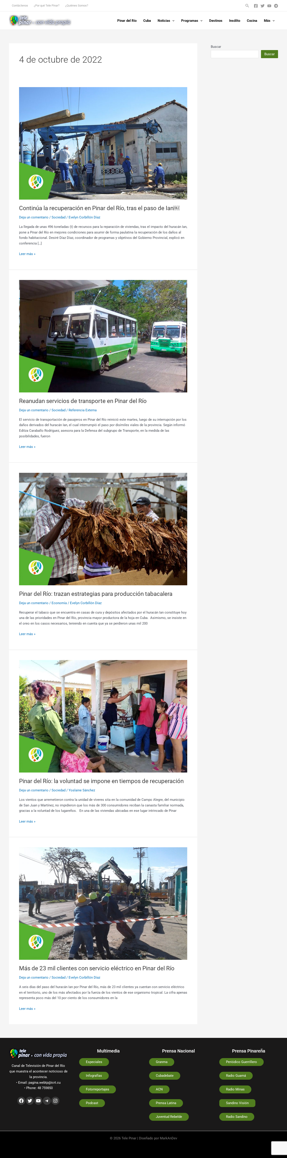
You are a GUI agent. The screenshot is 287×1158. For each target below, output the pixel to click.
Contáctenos (20, 5)
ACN (159, 1089)
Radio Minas (235, 1089)
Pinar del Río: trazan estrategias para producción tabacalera (95, 593)
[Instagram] (55, 1101)
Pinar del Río (127, 21)
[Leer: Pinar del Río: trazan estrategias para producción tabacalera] (103, 529)
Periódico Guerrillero (241, 1062)
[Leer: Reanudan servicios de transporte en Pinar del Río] (103, 336)
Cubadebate (165, 1076)
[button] (247, 6)
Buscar (216, 47)
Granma (161, 1062)
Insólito (234, 21)
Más (267, 21)
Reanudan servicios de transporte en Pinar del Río (83, 401)
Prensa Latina (166, 1103)
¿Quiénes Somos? (76, 5)
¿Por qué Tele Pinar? (46, 5)
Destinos (215, 21)
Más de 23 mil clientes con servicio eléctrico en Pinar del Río (96, 968)
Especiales (94, 1062)
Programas (189, 21)
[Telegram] (276, 6)
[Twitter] (263, 6)
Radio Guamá (236, 1076)
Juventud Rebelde (169, 1117)
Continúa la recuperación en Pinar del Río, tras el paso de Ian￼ (99, 208)
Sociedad (58, 217)
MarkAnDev (168, 1138)
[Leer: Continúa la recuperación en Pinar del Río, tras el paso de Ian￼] (103, 143)
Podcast (92, 1103)
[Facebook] (256, 6)
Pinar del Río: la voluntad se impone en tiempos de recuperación (101, 781)
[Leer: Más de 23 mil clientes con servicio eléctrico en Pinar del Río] (103, 903)
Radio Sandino (237, 1117)
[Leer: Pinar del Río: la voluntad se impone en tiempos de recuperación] (103, 716)
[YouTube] (269, 6)
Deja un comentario (33, 217)
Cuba (147, 21)
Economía (59, 603)
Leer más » (27, 253)
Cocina (252, 21)
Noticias (164, 21)
